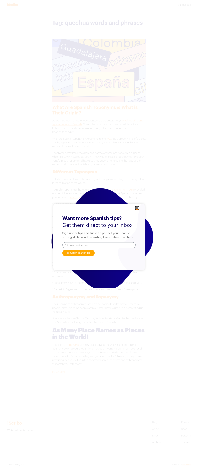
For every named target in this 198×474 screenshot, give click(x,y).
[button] (137, 208)
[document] (99, 237)
